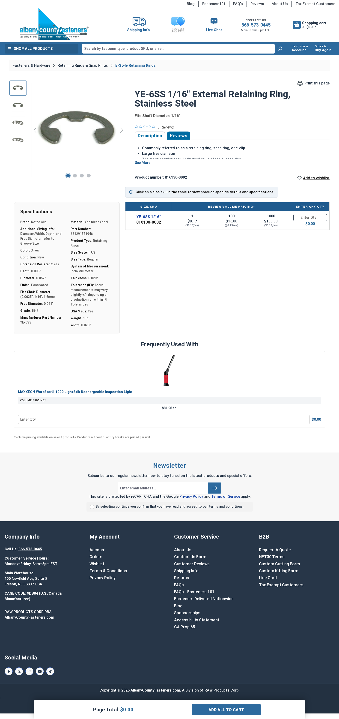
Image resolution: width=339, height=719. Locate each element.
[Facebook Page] (9, 671)
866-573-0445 (256, 25)
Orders (95, 556)
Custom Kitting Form (278, 571)
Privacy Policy (191, 496)
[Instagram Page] (29, 671)
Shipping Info (186, 571)
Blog (191, 4)
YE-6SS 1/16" (149, 216)
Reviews (257, 4)
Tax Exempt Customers (315, 4)
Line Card (268, 577)
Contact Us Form (190, 556)
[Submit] (214, 488)
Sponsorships (187, 613)
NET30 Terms (272, 556)
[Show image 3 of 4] (82, 175)
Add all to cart (226, 709)
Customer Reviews (192, 564)
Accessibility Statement (196, 620)
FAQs (179, 585)
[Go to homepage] (54, 24)
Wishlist (96, 564)
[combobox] (178, 49)
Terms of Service (225, 496)
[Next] (121, 130)
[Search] (279, 49)
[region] (67, 130)
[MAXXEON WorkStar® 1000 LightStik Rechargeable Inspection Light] (169, 371)
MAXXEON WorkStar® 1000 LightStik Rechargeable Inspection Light (75, 392)
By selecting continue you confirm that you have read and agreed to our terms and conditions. (170, 507)
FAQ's (238, 4)
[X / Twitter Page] (19, 671)
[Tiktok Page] (50, 671)
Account (97, 550)
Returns (181, 577)
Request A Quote (275, 550)
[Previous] (34, 130)
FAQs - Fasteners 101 (194, 592)
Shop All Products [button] (33, 48)
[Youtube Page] (40, 671)
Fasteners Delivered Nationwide (204, 598)
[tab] (150, 136)
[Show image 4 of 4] (89, 175)
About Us (280, 4)
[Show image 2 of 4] (75, 175)
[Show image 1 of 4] (68, 175)
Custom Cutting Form (279, 564)
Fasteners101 (214, 4)
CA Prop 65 (184, 627)
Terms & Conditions (108, 571)
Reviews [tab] (178, 135)
